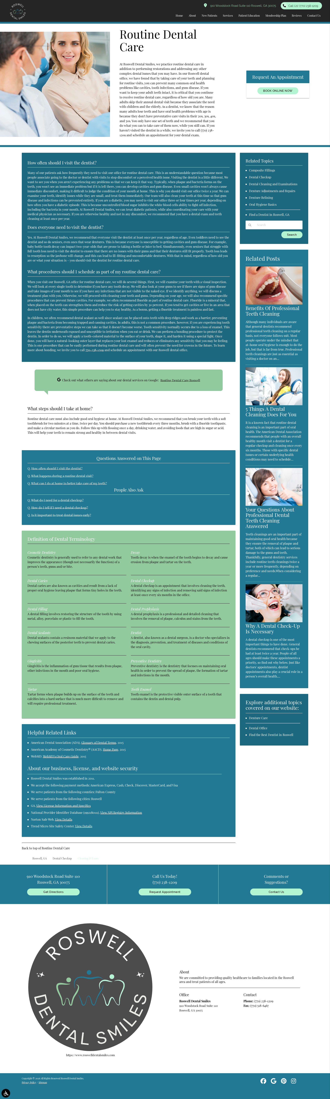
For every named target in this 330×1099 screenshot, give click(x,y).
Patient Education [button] (249, 15)
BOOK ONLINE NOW (278, 91)
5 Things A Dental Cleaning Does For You (271, 411)
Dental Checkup (260, 177)
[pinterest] (283, 1081)
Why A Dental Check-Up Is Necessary (273, 628)
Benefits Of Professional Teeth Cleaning (272, 311)
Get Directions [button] (53, 892)
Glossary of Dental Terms (98, 743)
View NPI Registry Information (121, 813)
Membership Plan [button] (275, 15)
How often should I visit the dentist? (56, 468)
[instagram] (293, 1081)
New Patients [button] (209, 15)
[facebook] (263, 1081)
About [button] (192, 15)
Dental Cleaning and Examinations (273, 184)
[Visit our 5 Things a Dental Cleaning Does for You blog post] (274, 404)
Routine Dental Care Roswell (180, 380)
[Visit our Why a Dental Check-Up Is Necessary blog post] (274, 621)
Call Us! (303, 6)
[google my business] (273, 1081)
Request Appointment (164, 892)
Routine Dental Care (56, 848)
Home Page (110, 749)
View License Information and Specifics (63, 806)
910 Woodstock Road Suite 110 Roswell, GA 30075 (242, 5)
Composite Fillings (262, 170)
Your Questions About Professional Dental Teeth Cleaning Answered (270, 518)
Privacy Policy (29, 1082)
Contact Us (276, 892)
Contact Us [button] (313, 15)
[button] (6, 1093)
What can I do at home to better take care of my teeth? (69, 483)
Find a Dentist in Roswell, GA (269, 215)
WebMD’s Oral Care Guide (61, 756)
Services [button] (228, 15)
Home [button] (179, 15)
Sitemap (43, 1082)
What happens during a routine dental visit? (62, 476)
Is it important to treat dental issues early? (61, 515)
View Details (63, 819)
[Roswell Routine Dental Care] (55, 136)
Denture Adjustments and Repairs (272, 191)
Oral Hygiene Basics (263, 204)
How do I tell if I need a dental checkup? (59, 507)
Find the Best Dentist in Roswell (271, 735)
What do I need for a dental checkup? (57, 500)
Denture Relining (261, 198)
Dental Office (258, 728)
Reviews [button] (297, 15)
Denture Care (258, 718)
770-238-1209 (95, 350)
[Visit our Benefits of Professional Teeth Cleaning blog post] (274, 303)
